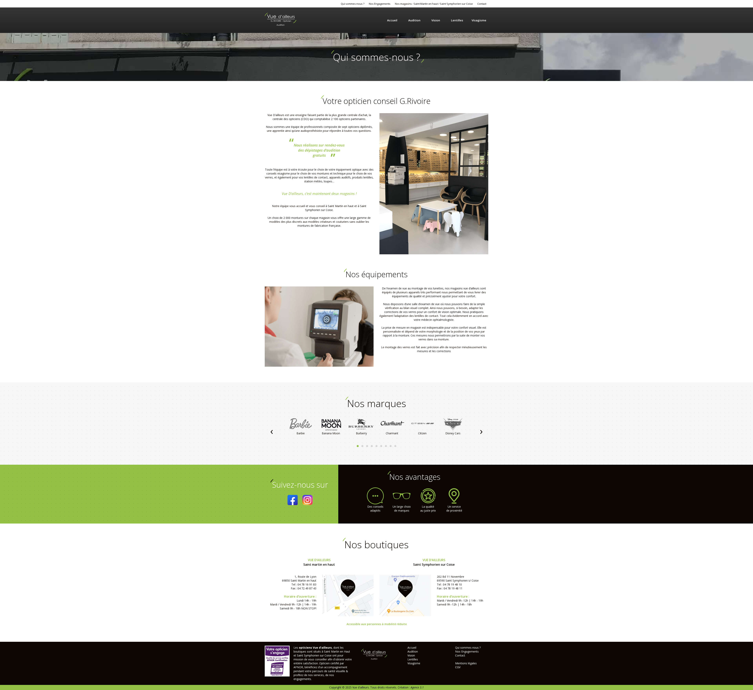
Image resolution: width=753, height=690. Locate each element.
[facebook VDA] (292, 500)
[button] (357, 446)
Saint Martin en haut (426, 3)
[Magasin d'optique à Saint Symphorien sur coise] (405, 595)
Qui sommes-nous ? (352, 3)
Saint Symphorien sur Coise (456, 3)
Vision (435, 20)
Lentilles (457, 20)
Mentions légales (466, 663)
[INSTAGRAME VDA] (307, 500)
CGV (457, 667)
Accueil (392, 20)
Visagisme (479, 20)
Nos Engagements (379, 3)
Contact (481, 3)
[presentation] (271, 431)
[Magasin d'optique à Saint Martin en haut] (348, 595)
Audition (414, 20)
